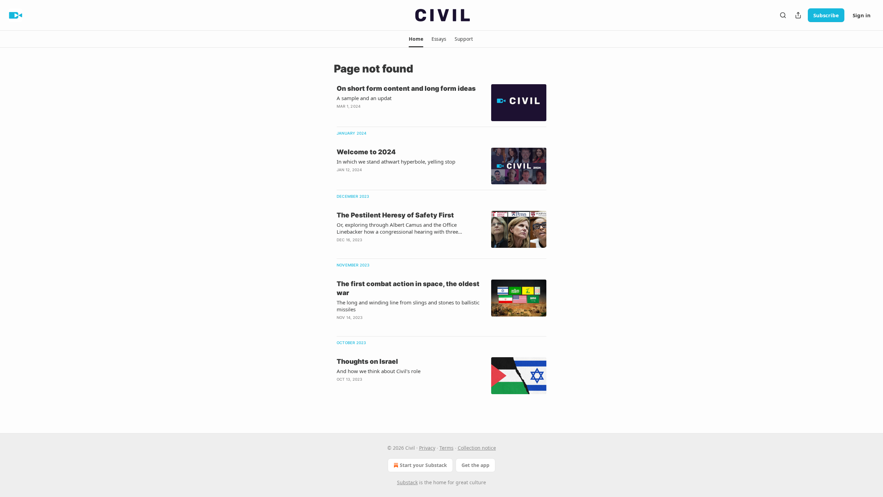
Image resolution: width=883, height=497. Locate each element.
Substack (407, 482)
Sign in (862, 15)
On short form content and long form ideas (406, 88)
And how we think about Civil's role (378, 371)
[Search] (783, 15)
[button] (416, 39)
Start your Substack (423, 465)
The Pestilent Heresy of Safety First (395, 215)
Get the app (475, 465)
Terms (446, 448)
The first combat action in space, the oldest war (408, 288)
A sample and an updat (364, 98)
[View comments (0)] (389, 115)
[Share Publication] (798, 15)
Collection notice (477, 448)
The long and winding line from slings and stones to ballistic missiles (408, 306)
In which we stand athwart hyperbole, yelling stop (396, 161)
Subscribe (826, 15)
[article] (441, 102)
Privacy (427, 448)
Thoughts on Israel (367, 362)
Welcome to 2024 (366, 152)
